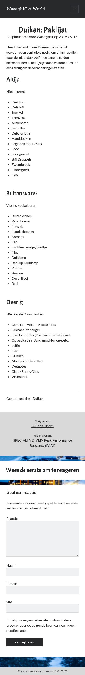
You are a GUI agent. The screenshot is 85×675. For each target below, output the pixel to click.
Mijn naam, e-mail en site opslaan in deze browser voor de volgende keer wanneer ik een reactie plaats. (40, 625)
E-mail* (11, 583)
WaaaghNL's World (25, 9)
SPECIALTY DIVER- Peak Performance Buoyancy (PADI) (42, 442)
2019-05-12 (68, 36)
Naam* (11, 565)
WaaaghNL (45, 36)
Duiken (38, 398)
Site (9, 602)
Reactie (12, 518)
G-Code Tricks (42, 426)
